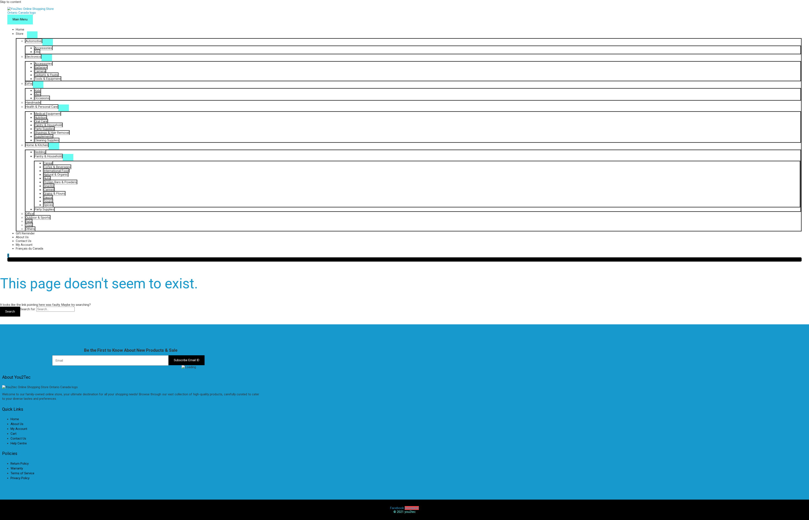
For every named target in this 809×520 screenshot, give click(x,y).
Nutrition (40, 117)
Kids (37, 90)
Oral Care (41, 121)
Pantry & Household (48, 125)
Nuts (47, 178)
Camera (40, 71)
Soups (48, 201)
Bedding (40, 152)
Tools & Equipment (48, 79)
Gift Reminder (25, 233)
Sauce (48, 197)
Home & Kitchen (36, 145)
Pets (28, 221)
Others (30, 229)
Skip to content (10, 2)
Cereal (48, 163)
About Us (22, 237)
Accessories (43, 48)
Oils (37, 52)
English (7, 485)
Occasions (42, 98)
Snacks (49, 186)
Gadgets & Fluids (46, 75)
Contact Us (23, 241)
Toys (28, 225)
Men (37, 94)
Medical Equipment (47, 114)
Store (19, 34)
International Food (56, 171)
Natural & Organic (56, 174)
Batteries (41, 67)
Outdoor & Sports (37, 217)
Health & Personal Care (41, 107)
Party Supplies (44, 129)
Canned (49, 190)
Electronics (33, 57)
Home (20, 29)
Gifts (28, 84)
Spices (48, 205)
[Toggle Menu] (32, 34)
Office (29, 214)
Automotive (33, 41)
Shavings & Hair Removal (52, 133)
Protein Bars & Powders (60, 182)
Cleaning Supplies (47, 140)
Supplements (44, 136)
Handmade (32, 102)
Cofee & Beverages (57, 167)
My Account (24, 245)
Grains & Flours (54, 193)
